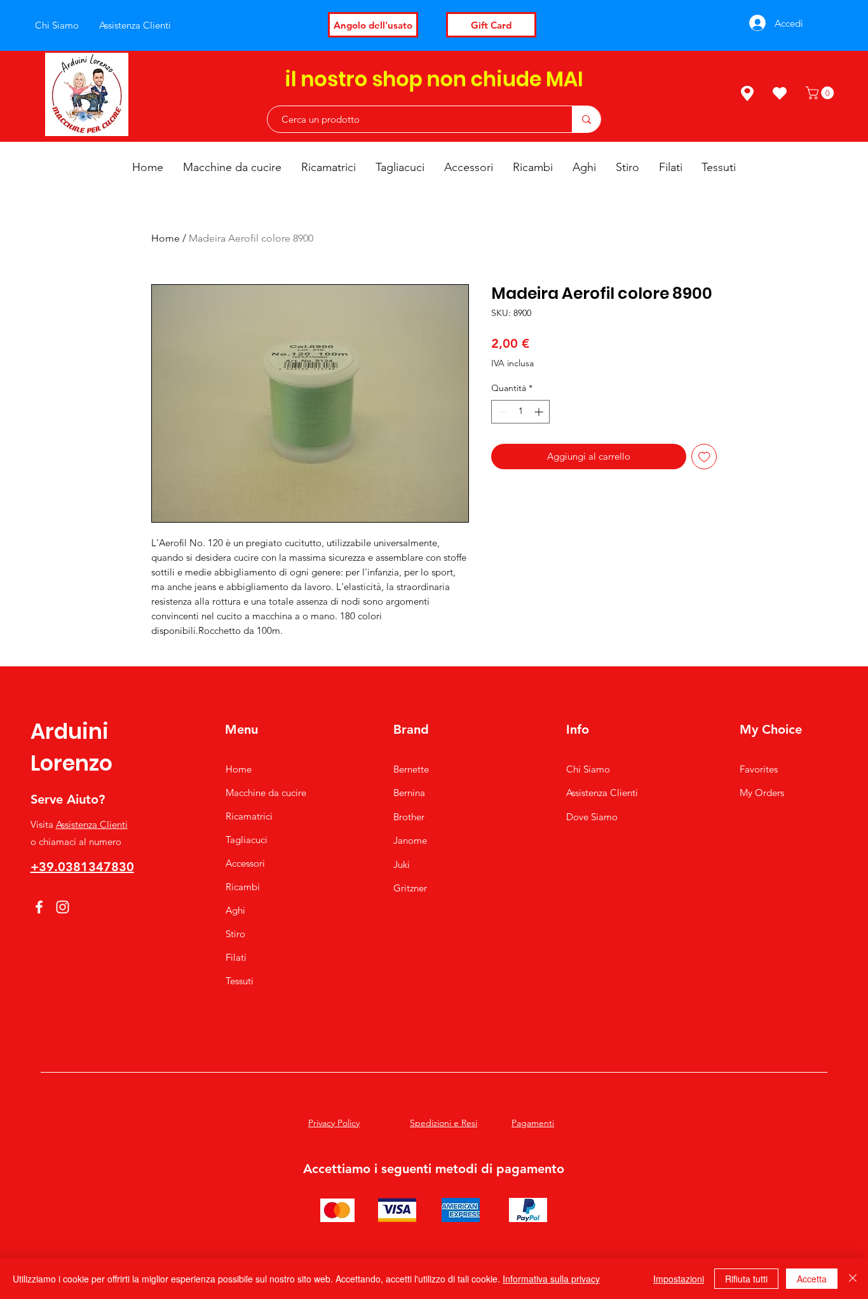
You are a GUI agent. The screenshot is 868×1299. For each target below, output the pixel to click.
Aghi (235, 910)
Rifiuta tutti (746, 1278)
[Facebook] (39, 907)
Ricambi (243, 887)
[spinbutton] (520, 412)
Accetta (812, 1278)
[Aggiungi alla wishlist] (704, 457)
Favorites (759, 769)
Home (165, 238)
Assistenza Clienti (92, 824)
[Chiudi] (852, 1278)
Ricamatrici (249, 816)
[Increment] (540, 412)
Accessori (245, 863)
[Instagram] (62, 907)
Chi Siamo (588, 769)
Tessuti (240, 981)
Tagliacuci (247, 840)
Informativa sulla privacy (551, 1278)
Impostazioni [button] (678, 1278)
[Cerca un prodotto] (586, 119)
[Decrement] (501, 412)
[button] (821, 92)
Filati (236, 957)
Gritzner (410, 888)
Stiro (235, 934)
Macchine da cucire (266, 793)
